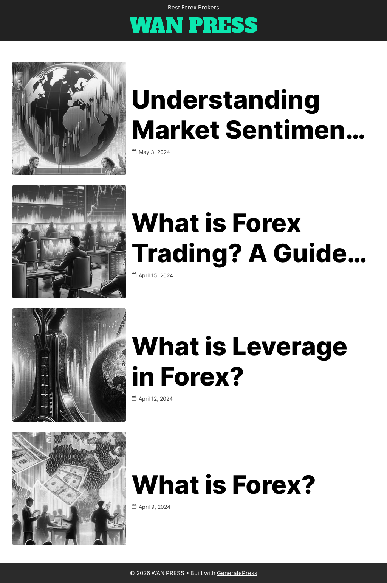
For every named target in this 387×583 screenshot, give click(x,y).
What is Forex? (224, 485)
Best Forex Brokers (193, 7)
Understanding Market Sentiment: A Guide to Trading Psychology (248, 114)
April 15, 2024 (156, 275)
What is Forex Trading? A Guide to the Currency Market (239, 238)
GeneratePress (237, 573)
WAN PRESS (193, 26)
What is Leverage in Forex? (239, 361)
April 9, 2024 (154, 507)
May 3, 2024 (154, 152)
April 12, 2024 (156, 398)
